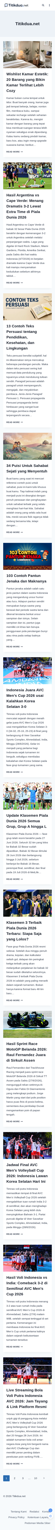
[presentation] (27, 54)
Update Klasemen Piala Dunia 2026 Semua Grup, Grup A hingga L (27, 821)
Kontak (46, 1511)
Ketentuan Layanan (39, 1517)
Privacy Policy (16, 1517)
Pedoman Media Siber (37, 1523)
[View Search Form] (43, 5)
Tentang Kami (19, 1511)
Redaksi (34, 1511)
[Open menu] (49, 5)
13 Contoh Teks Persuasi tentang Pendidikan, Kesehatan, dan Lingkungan (21, 337)
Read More (14, 152)
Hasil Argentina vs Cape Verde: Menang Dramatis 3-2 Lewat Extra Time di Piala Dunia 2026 (24, 206)
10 (35, 1478)
